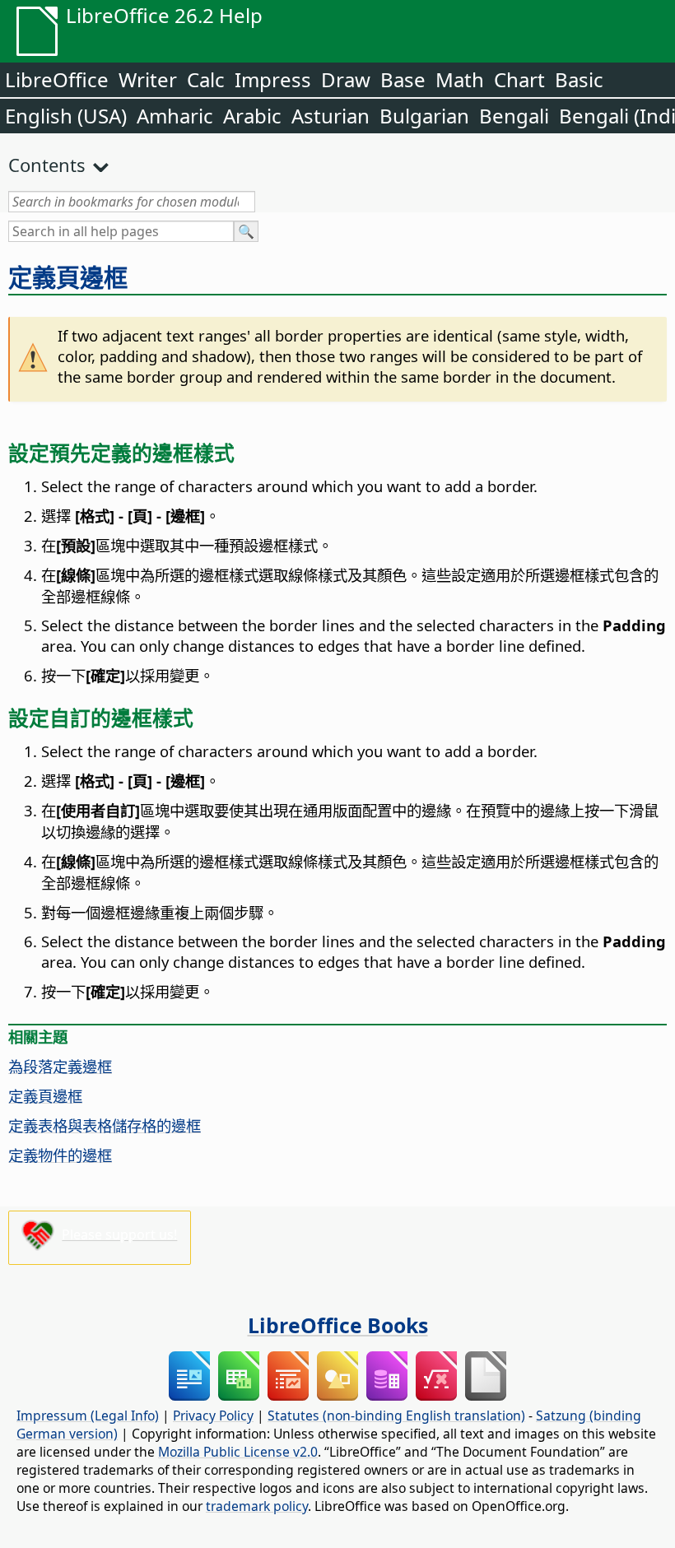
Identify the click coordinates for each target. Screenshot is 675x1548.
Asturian (330, 115)
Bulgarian (424, 115)
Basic (579, 79)
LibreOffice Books (338, 1325)
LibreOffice (57, 79)
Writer (148, 79)
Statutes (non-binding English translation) (396, 1415)
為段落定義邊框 (60, 1066)
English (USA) (66, 115)
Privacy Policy (213, 1415)
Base (403, 79)
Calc (206, 79)
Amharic (175, 115)
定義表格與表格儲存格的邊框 (104, 1125)
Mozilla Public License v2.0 (238, 1452)
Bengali (514, 115)
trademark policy (257, 1506)
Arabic (252, 115)
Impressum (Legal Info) (87, 1415)
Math (459, 79)
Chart (519, 79)
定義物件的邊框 (60, 1155)
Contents (47, 164)
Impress (273, 79)
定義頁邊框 (68, 277)
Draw (345, 79)
